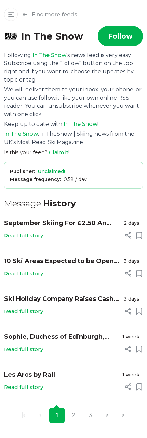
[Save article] (139, 235)
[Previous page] (40, 415)
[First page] (23, 415)
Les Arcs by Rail (29, 374)
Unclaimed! (51, 171)
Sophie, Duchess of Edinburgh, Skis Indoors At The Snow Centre (57, 337)
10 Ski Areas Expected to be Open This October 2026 (59, 261)
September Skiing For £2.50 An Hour (55, 223)
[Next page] (107, 415)
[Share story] (128, 235)
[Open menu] (11, 14)
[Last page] (124, 415)
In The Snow (49, 55)
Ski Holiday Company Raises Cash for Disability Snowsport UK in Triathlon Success (58, 299)
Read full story (23, 235)
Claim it (58, 152)
